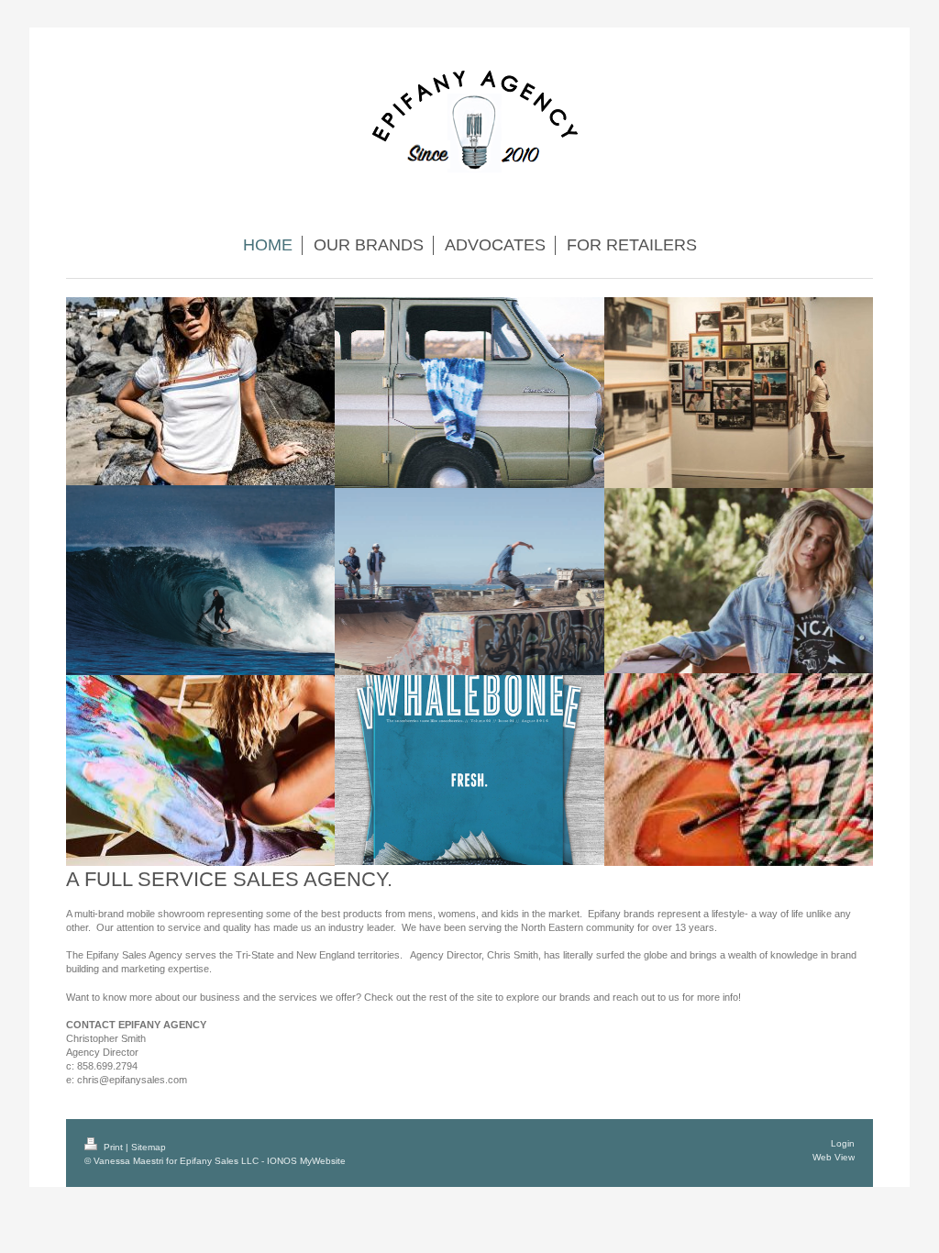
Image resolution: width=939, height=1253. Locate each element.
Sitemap (148, 1147)
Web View (833, 1157)
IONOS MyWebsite (306, 1161)
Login (843, 1143)
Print (113, 1147)
